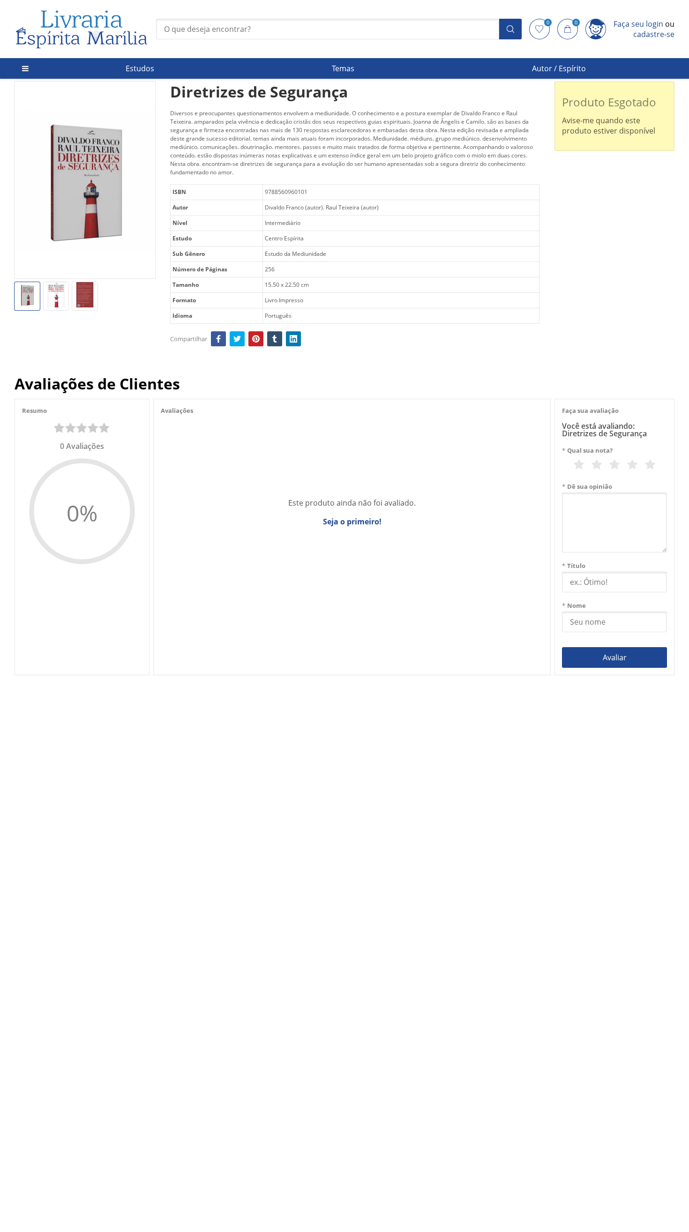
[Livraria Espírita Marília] (82, 29)
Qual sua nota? (587, 450)
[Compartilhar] (218, 338)
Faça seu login (638, 24)
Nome (574, 605)
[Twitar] (237, 338)
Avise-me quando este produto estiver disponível (608, 125)
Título (573, 565)
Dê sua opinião (587, 486)
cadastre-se (653, 34)
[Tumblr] (274, 338)
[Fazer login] (595, 29)
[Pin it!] (255, 338)
